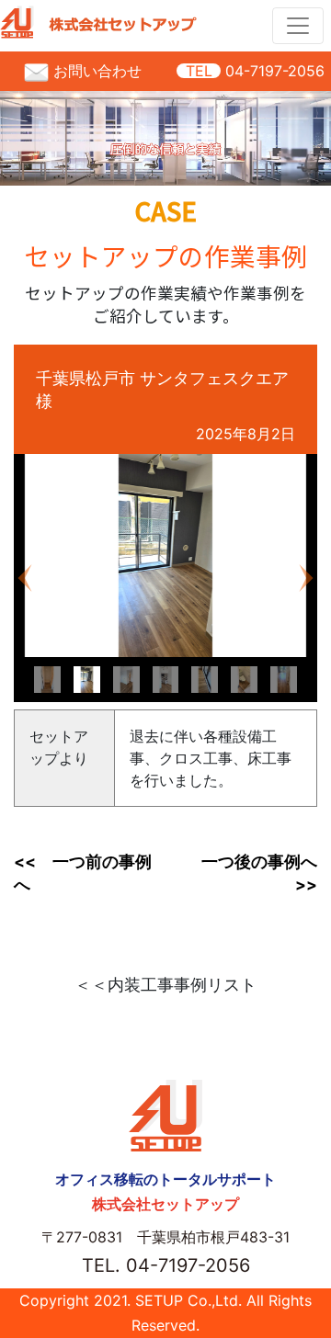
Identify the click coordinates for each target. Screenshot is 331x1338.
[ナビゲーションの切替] (298, 25)
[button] (25, 578)
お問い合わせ (95, 71)
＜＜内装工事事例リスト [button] (165, 984)
